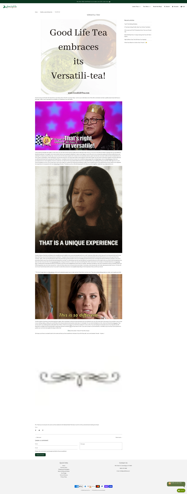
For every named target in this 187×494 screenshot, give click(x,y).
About (63, 465)
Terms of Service (64, 475)
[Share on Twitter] (39, 430)
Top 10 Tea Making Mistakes (130, 24)
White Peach (98, 159)
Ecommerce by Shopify (100, 490)
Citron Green (88, 159)
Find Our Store (63, 467)
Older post (38, 437)
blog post (115, 323)
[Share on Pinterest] (42, 430)
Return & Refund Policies (63, 471)
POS (93, 490)
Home (36, 11)
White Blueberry (109, 159)
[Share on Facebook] (35, 430)
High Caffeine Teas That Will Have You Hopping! (135, 39)
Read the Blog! (157, 6)
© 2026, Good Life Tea (85, 490)
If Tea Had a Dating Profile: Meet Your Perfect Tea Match (137, 27)
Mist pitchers (51, 272)
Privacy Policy (64, 477)
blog (71, 324)
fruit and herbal (54, 262)
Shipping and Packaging (63, 469)
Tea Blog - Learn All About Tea (46, 11)
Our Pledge (63, 473)
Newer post (118, 437)
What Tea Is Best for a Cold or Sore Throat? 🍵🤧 (135, 42)
